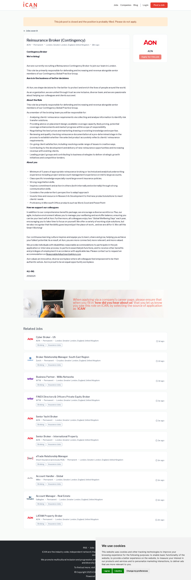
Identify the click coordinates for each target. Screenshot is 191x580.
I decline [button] (118, 571)
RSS (85, 548)
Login (145, 5)
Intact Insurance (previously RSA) (50, 460)
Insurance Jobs (54, 345)
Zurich (38, 360)
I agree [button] (107, 571)
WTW (38, 380)
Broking (40, 345)
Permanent (38, 45)
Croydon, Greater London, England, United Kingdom (79, 360)
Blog (135, 5)
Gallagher (40, 499)
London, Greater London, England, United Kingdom (67, 45)
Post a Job (159, 5)
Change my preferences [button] (137, 571)
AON (29, 45)
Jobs (116, 5)
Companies (125, 5)
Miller (38, 480)
